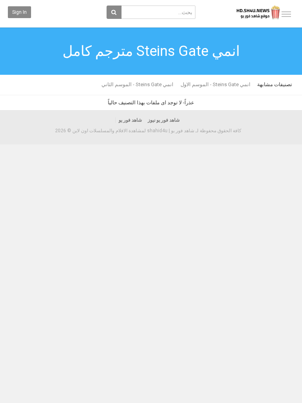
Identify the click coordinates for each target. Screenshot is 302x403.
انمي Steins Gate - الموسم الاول (215, 84)
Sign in (19, 12)
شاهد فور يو (130, 120)
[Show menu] (286, 14)
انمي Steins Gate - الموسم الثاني (137, 84)
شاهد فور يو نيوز (164, 120)
